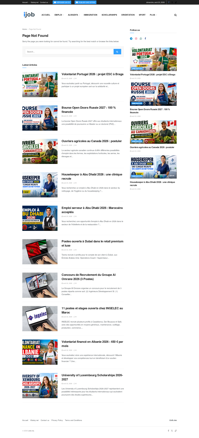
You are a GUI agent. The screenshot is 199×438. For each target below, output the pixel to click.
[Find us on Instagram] (136, 38)
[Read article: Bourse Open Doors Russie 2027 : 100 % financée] (40, 118)
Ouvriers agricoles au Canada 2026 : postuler (92, 141)
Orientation (128, 14)
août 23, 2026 (67, 78)
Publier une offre (86, 2)
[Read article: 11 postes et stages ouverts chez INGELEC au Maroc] (40, 318)
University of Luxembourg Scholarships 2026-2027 (92, 377)
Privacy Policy (57, 420)
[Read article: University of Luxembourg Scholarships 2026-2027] (40, 385)
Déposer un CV (63, 2)
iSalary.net (34, 2)
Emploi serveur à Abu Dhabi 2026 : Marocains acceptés (92, 210)
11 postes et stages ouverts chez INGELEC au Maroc (92, 310)
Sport (142, 14)
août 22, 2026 (67, 250)
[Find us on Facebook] (168, 2)
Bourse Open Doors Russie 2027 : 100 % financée (89, 109)
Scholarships (109, 14)
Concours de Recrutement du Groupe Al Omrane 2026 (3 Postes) (88, 276)
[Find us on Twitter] (172, 2)
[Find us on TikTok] (176, 2)
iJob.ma (173, 420)
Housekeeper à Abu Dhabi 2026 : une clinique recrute (92, 176)
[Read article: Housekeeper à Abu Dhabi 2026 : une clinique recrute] (40, 184)
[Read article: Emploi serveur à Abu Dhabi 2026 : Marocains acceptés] (40, 218)
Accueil (25, 2)
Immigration (90, 14)
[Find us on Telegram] (131, 38)
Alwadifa (73, 14)
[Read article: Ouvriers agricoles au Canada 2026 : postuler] (40, 151)
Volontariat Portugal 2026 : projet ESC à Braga (92, 74)
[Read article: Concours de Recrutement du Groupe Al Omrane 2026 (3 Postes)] (40, 285)
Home (24, 29)
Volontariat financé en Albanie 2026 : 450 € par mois (92, 343)
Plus (152, 14)
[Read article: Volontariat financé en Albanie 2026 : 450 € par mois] (40, 352)
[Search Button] (175, 14)
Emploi (58, 14)
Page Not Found (35, 29)
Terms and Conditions (73, 420)
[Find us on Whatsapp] (141, 38)
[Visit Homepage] (29, 14)
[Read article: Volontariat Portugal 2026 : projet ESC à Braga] (40, 84)
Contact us (44, 2)
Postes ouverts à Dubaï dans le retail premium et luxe (92, 243)
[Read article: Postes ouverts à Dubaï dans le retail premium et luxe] (40, 251)
